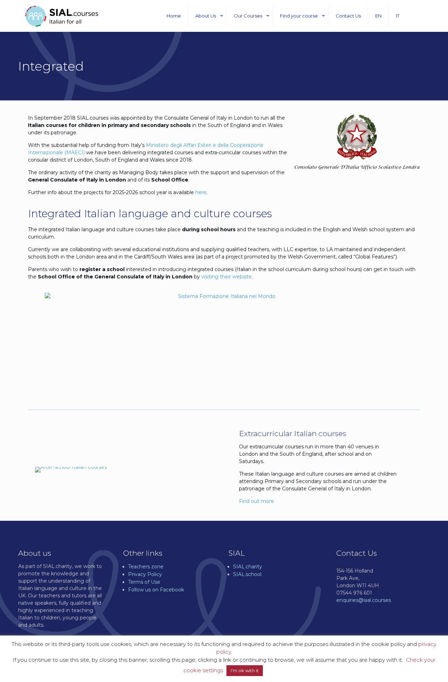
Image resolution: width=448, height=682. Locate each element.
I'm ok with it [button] (245, 670)
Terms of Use (144, 582)
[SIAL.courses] (61, 15)
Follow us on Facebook (156, 590)
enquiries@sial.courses (363, 600)
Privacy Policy (145, 574)
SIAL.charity (247, 566)
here (200, 192)
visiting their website (226, 276)
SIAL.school (247, 574)
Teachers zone (145, 566)
